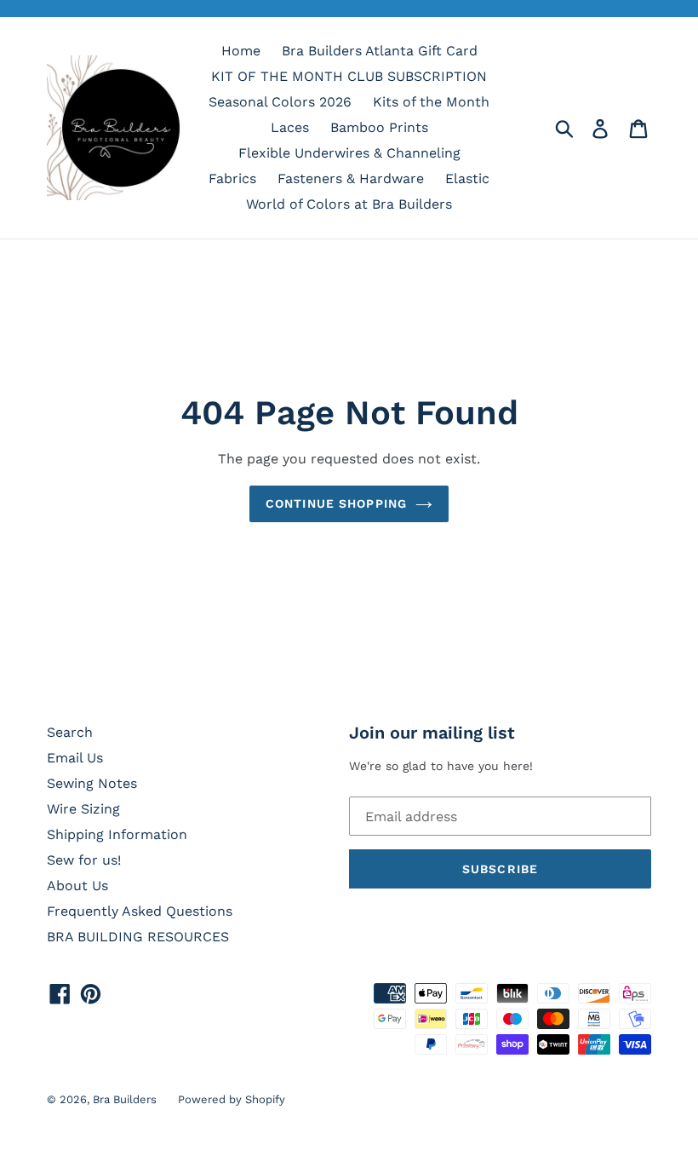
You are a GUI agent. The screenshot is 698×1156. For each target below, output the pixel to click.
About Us (77, 885)
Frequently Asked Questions (139, 911)
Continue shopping (336, 503)
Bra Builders (125, 1099)
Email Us (75, 758)
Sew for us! (84, 860)
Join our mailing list (432, 732)
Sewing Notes (92, 783)
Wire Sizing (83, 809)
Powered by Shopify (231, 1099)
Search (70, 732)
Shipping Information (117, 834)
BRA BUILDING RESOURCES (138, 937)
